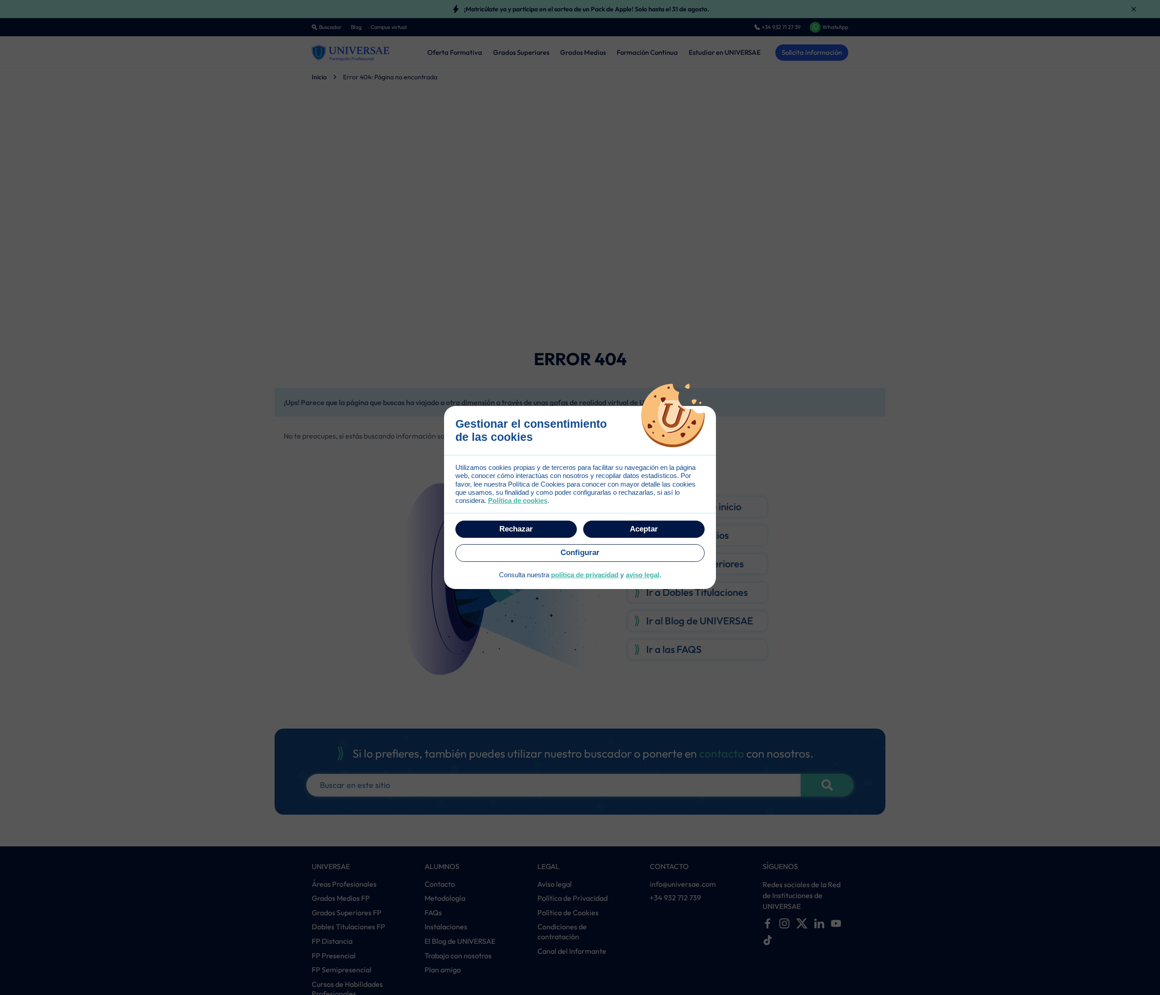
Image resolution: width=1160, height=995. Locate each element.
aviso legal (642, 575)
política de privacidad (585, 575)
